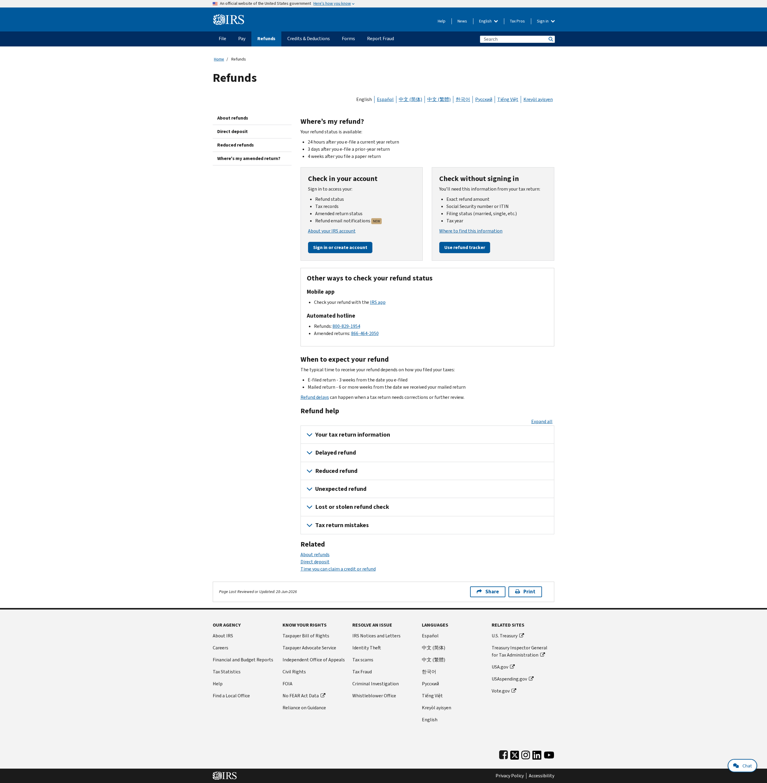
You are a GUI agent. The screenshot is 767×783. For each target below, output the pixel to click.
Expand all (541, 421)
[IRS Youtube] (549, 754)
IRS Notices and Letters (376, 636)
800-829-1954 (346, 326)
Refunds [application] (266, 38)
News (462, 21)
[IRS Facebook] (503, 754)
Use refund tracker (464, 247)
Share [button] (492, 591)
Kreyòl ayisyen (538, 99)
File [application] (222, 38)
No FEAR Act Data (301, 696)
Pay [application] (241, 38)
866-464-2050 (365, 333)
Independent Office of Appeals (314, 660)
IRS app (378, 302)
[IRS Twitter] (514, 754)
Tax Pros (517, 21)
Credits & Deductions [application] (308, 38)
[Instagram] (525, 754)
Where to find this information (470, 231)
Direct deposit (232, 131)
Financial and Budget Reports (243, 660)
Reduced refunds (235, 145)
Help (442, 21)
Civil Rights (294, 672)
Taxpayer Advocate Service (309, 648)
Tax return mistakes (342, 525)
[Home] (228, 17)
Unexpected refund (340, 489)
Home (219, 59)
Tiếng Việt (507, 99)
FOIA (287, 684)
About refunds (232, 118)
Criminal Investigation (375, 684)
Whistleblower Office (374, 696)
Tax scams (362, 660)
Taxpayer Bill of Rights (306, 636)
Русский (483, 99)
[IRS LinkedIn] (536, 754)
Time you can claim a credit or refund (338, 569)
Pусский (430, 684)
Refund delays (315, 397)
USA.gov (500, 667)
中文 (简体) (410, 99)
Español (385, 99)
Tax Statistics (227, 672)
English (486, 21)
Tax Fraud (362, 672)
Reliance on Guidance (304, 707)
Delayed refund (335, 453)
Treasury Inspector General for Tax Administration (519, 651)
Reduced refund (336, 471)
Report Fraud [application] (380, 38)
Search (550, 39)
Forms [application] (348, 38)
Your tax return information (352, 435)
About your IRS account (332, 231)
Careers (220, 648)
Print (529, 591)
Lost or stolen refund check (352, 507)
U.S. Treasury (504, 636)
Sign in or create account (340, 247)
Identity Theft (366, 648)
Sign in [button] (543, 21)
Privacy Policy (510, 776)
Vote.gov (501, 691)
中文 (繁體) (439, 99)
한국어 (463, 99)
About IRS (223, 636)
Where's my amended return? (248, 158)
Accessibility (541, 776)
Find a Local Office (231, 696)
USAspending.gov (509, 679)
